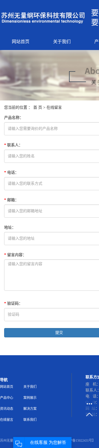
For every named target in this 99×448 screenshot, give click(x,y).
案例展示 (30, 398)
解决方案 (30, 409)
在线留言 (6, 420)
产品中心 (6, 398)
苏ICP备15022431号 (78, 441)
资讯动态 (6, 409)
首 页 (37, 107)
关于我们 (62, 41)
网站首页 (20, 41)
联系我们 (30, 420)
